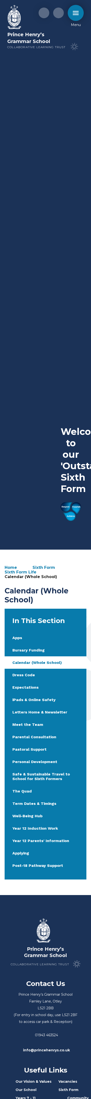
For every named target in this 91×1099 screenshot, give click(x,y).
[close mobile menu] (76, 13)
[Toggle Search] (58, 13)
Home (11, 567)
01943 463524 (46, 1035)
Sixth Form (44, 567)
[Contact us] (44, 13)
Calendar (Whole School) (31, 576)
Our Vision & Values (33, 1081)
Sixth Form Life (20, 572)
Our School (26, 1090)
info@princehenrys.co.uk (46, 1050)
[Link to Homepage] (14, 17)
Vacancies (67, 1081)
